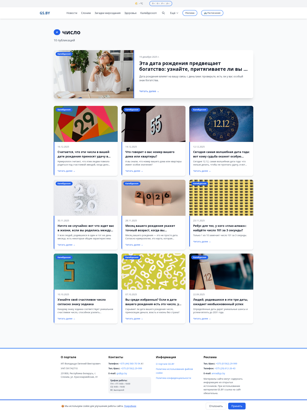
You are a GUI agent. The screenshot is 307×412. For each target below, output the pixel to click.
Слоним (86, 13)
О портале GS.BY (165, 363)
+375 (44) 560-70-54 (129, 363)
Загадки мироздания (108, 13)
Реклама (189, 12)
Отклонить (216, 406)
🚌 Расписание (212, 12)
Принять (236, 406)
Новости (72, 13)
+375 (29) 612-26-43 (225, 368)
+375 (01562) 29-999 (131, 368)
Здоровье (130, 13)
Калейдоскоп (148, 13)
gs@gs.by (122, 373)
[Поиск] (163, 13)
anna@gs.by (218, 373)
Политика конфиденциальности (173, 377)
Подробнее (130, 406)
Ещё (172, 13)
